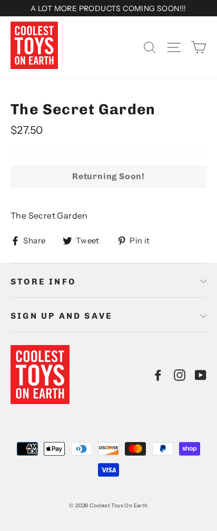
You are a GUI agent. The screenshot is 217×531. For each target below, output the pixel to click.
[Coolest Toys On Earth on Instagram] (179, 374)
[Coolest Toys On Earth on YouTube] (200, 374)
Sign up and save (62, 316)
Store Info (43, 282)
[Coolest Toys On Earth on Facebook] (158, 374)
